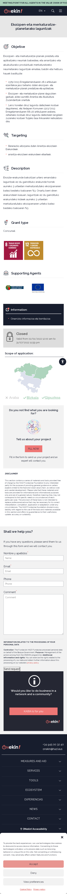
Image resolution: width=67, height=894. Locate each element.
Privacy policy (39, 889)
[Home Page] (15, 10)
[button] (62, 837)
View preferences (33, 881)
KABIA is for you (33, 711)
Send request (12, 668)
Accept (33, 864)
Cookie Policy (26, 889)
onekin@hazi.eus (52, 749)
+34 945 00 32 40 (53, 744)
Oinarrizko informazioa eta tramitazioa (30, 318)
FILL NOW (33, 448)
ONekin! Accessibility (34, 829)
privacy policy (33, 663)
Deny (34, 873)
